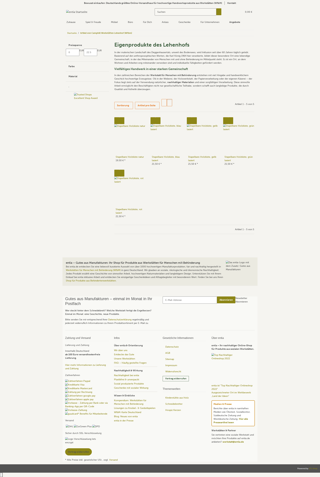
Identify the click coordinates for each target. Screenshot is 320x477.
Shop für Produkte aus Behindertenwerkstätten (91, 280)
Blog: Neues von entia (126, 416)
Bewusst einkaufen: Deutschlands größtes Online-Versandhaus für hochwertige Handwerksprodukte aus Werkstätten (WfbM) (153, 3)
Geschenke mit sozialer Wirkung (131, 387)
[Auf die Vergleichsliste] (116, 120)
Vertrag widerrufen (175, 378)
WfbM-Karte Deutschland (127, 412)
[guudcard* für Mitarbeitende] (86, 413)
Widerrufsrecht (173, 371)
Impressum (171, 365)
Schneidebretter (173, 404)
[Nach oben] (1, 474)
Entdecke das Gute (124, 354)
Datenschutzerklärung (120, 319)
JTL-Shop (313, 468)
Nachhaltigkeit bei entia (126, 375)
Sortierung (123, 105)
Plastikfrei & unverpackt (126, 379)
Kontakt (231, 3)
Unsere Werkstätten (124, 358)
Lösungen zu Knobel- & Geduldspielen (134, 408)
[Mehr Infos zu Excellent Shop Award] (87, 143)
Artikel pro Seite (147, 105)
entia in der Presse (124, 420)
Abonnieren (226, 299)
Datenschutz (172, 346)
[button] (233, 12)
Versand (113, 459)
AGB (167, 353)
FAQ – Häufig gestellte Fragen (130, 362)
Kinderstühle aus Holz (177, 397)
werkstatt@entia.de (233, 441)
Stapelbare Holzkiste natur (130, 156)
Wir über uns (120, 350)
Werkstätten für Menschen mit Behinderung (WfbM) (93, 270)
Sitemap (169, 359)
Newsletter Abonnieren (241, 300)
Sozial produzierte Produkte (129, 383)
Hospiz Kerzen (173, 410)
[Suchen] (218, 11)
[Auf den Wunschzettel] (121, 120)
